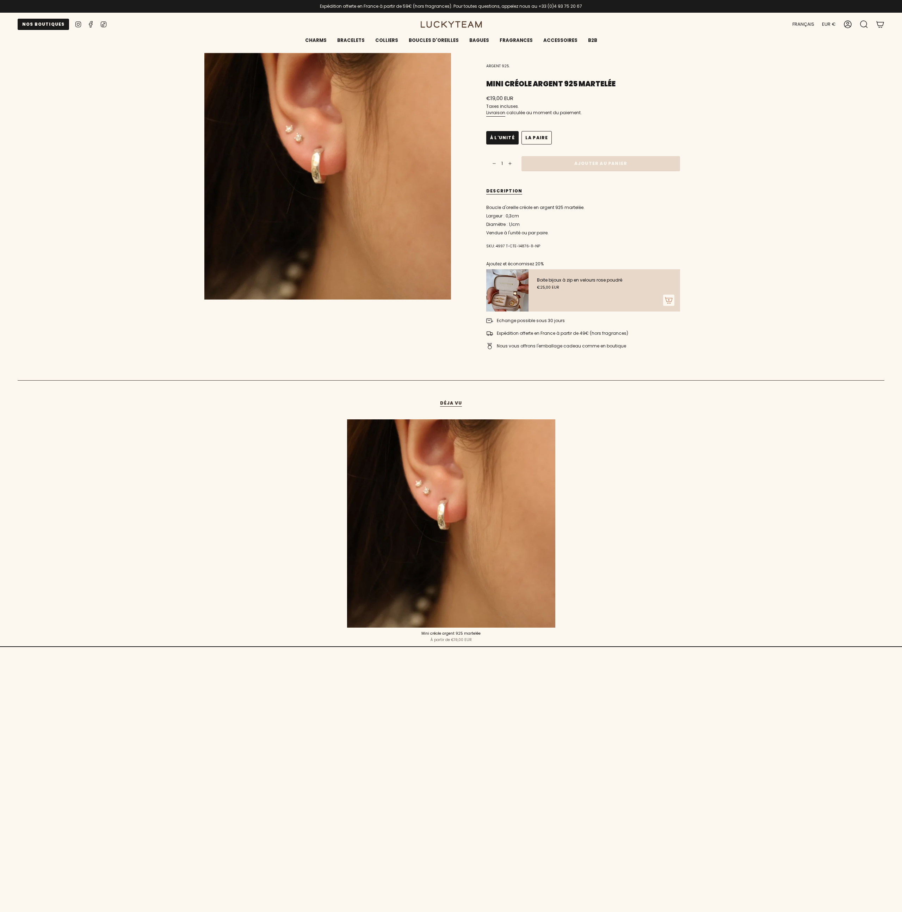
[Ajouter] (668, 300)
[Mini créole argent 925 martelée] (451, 523)
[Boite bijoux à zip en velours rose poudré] (507, 290)
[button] (351, 40)
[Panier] (880, 24)
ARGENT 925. (498, 66)
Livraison (495, 113)
